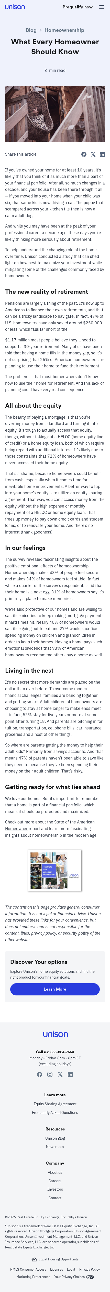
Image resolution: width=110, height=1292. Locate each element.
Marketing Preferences (33, 1277)
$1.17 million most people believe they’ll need (48, 339)
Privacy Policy (89, 1269)
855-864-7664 (62, 1052)
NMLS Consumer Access (28, 1269)
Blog (31, 30)
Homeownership (64, 30)
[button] (100, 7)
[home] (15, 7)
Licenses (56, 1269)
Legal (71, 1269)
